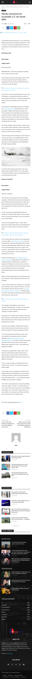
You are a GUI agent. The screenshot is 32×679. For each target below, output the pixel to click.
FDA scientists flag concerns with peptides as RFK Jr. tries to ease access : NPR (19, 466)
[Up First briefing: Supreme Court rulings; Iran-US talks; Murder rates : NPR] (6, 475)
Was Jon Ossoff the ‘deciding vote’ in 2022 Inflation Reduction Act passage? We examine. (20, 511)
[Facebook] (8, 27)
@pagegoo (10, 653)
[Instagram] (19, 664)
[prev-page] (2, 481)
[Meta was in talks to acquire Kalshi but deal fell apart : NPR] (6, 459)
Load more (15, 526)
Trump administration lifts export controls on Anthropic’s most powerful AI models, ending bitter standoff (20, 552)
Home (3, 7)
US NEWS (7, 7)
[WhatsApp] (18, 27)
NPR (6, 23)
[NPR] (3, 24)
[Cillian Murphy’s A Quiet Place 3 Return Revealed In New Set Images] (6, 582)
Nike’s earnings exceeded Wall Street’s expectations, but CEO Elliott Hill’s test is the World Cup (20, 560)
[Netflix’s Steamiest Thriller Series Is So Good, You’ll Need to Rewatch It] (6, 574)
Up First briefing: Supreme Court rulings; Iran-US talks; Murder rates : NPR (20, 474)
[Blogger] (8, 664)
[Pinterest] (15, 27)
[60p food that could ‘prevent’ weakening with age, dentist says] (6, 494)
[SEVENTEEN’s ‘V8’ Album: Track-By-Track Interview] (6, 591)
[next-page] (5, 481)
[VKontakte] (23, 664)
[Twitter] (11, 27)
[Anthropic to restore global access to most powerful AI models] (6, 503)
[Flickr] (15, 664)
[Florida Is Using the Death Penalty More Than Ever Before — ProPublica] (6, 520)
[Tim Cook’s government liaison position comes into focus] (6, 545)
